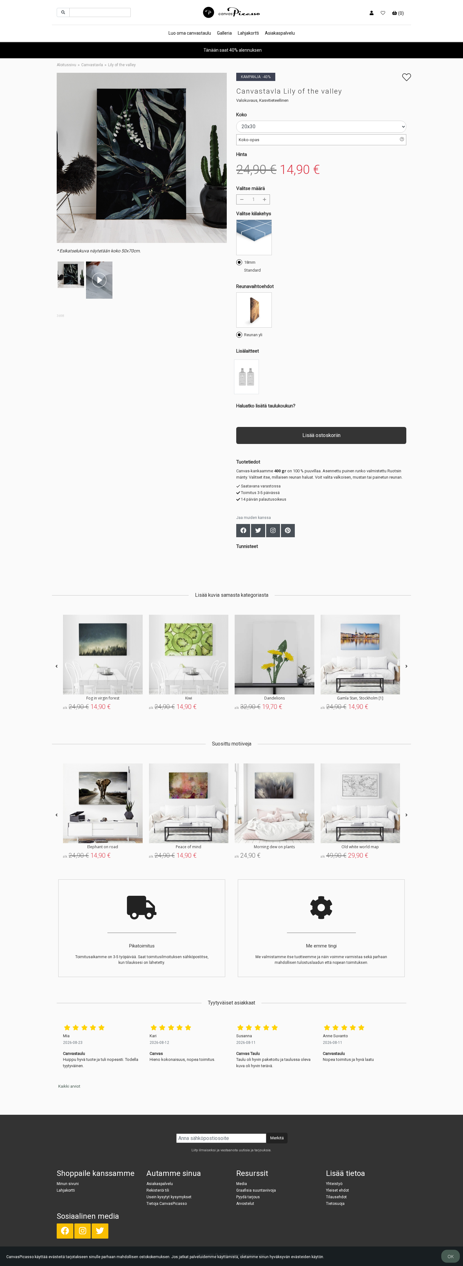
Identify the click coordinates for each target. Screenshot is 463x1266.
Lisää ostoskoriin (321, 435)
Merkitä (277, 1138)
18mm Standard (252, 266)
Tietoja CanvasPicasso (166, 1203)
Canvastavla (92, 65)
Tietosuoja (335, 1203)
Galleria (224, 33)
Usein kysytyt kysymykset (168, 1197)
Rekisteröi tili (157, 1190)
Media (241, 1184)
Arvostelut (245, 1203)
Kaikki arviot (69, 1086)
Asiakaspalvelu (280, 33)
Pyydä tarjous (248, 1197)
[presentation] (56, 666)
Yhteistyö (334, 1184)
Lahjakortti (248, 33)
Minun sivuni (68, 1184)
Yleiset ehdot (337, 1190)
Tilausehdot (336, 1197)
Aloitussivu (66, 65)
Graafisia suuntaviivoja (256, 1190)
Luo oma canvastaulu (190, 33)
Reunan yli (253, 334)
